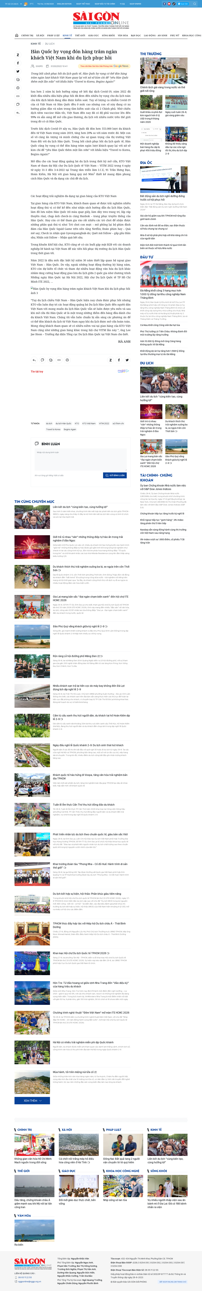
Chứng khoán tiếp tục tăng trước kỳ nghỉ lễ (162, 513)
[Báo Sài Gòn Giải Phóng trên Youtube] (169, 3)
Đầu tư (146, 256)
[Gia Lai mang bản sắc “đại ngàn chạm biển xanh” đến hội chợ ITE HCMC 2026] (32, 607)
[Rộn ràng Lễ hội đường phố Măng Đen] (32, 666)
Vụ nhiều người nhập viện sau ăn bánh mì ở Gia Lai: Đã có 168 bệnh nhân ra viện (167, 1203)
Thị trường (150, 53)
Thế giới (80, 35)
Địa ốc (146, 162)
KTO (77, 423)
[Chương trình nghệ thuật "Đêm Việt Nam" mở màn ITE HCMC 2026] (32, 1023)
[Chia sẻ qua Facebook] (17, 63)
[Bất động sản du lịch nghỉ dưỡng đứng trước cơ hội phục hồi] (164, 179)
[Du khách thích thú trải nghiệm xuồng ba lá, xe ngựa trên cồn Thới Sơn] (32, 577)
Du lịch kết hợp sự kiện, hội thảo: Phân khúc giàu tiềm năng (87, 893)
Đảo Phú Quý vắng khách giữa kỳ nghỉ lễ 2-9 (79, 626)
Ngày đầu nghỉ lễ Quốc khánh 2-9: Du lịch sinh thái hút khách (88, 745)
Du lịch (49, 43)
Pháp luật (53, 35)
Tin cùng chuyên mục (34, 501)
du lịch (49, 423)
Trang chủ (16, 35)
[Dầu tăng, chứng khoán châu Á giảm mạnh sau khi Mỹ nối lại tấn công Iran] (34, 1186)
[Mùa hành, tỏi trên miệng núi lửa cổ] (32, 1082)
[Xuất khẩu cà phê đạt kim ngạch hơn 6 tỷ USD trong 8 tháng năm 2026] (151, 102)
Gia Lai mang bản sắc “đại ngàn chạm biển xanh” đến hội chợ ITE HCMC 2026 (90, 598)
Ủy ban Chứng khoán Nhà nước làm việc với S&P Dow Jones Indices (163, 487)
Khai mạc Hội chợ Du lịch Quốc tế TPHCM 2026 (80, 953)
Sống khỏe (108, 35)
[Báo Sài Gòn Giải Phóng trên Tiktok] (173, 3)
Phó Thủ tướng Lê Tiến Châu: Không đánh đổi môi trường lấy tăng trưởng (163, 333)
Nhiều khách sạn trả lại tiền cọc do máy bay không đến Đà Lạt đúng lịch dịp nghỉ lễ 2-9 (89, 687)
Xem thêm (30, 1100)
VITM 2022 (104, 423)
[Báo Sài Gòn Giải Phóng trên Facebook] (164, 3)
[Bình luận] (17, 104)
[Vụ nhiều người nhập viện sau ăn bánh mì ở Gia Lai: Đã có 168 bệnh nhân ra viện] (168, 1186)
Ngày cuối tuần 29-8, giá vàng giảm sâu (176, 114)
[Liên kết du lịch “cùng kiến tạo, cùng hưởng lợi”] (32, 517)
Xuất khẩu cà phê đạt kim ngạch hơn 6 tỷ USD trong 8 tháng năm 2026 (151, 117)
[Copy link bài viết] (17, 96)
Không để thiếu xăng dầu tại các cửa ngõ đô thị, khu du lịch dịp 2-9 (176, 148)
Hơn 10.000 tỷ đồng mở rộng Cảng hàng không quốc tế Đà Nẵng (160, 343)
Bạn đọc (136, 35)
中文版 (122, 4)
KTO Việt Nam (89, 423)
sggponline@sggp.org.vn (29, 1281)
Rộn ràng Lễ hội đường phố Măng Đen (75, 656)
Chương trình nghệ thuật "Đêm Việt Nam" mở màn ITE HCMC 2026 (91, 1012)
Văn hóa (123, 35)
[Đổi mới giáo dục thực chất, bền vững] (79, 1186)
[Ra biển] (34, 1231)
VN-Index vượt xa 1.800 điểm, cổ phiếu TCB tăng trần (162, 541)
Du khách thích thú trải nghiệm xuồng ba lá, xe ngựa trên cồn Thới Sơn (91, 568)
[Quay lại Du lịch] (17, 112)
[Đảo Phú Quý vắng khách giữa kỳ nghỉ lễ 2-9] (32, 636)
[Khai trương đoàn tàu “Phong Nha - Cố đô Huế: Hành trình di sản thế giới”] (32, 874)
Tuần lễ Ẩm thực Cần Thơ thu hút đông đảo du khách (84, 804)
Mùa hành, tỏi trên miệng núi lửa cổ (73, 1072)
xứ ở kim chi (118, 423)
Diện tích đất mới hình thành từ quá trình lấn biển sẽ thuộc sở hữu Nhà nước (163, 247)
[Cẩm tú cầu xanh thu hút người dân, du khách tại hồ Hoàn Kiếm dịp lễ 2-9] (32, 725)
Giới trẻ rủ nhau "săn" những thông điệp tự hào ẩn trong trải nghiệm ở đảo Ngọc (88, 538)
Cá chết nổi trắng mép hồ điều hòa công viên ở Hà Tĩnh (76, 1160)
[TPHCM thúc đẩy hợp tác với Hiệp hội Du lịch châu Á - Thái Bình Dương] (32, 933)
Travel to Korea (53, 429)
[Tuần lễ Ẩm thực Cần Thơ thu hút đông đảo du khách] (32, 815)
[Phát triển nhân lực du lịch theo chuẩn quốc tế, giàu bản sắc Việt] (32, 844)
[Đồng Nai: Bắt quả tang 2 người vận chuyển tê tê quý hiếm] (123, 1145)
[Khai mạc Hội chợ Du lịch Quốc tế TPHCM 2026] (32, 963)
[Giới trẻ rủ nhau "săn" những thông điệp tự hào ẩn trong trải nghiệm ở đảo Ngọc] (32, 547)
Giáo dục (93, 35)
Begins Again (70, 429)
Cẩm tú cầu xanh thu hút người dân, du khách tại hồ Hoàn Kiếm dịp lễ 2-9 (91, 717)
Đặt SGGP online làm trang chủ (173, 1282)
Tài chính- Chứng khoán (156, 477)
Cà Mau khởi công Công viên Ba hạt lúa (160, 325)
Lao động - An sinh (155, 35)
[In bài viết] (17, 88)
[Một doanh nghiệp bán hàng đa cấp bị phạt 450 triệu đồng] (151, 134)
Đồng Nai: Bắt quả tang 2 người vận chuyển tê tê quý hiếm (121, 1160)
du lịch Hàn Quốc (63, 423)
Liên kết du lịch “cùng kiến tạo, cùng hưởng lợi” (80, 506)
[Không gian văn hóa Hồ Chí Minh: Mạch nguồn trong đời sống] (34, 1145)
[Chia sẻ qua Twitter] (17, 71)
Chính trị (27, 35)
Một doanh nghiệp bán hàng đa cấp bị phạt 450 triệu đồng (150, 147)
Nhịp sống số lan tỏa (115, 1200)
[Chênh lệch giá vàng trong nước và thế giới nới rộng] (164, 70)
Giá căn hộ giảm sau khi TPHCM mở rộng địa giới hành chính (163, 217)
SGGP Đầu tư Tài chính (105, 4)
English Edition (64, 4)
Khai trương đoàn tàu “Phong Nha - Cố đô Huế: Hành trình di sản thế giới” (90, 865)
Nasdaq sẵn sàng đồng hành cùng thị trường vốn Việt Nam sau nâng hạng (163, 531)
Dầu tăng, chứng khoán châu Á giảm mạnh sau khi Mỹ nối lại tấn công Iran (33, 1203)
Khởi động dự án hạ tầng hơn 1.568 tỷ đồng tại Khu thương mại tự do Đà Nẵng (162, 353)
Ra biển (18, 1244)
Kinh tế (67, 35)
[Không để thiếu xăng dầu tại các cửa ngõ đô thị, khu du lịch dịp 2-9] (176, 134)
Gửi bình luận (117, 475)
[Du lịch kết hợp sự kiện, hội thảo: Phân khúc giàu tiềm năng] (32, 904)
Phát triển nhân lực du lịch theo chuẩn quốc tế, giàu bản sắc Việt (90, 834)
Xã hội (40, 35)
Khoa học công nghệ (122, 1171)
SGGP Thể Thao (83, 4)
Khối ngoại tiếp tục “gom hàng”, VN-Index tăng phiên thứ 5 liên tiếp (161, 522)
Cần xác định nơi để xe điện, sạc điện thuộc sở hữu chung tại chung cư (162, 227)
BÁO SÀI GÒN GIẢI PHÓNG (101, 20)
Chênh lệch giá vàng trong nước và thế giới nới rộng (162, 89)
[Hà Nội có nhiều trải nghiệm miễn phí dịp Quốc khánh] (32, 1052)
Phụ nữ (174, 35)
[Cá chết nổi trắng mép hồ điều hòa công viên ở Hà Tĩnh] (79, 1145)
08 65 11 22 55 (25, 1277)
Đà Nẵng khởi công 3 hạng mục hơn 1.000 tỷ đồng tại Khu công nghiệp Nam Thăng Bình (163, 294)
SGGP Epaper (135, 4)
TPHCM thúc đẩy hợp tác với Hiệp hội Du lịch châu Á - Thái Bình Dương (89, 925)
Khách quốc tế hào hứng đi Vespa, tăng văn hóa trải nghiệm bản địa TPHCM (90, 776)
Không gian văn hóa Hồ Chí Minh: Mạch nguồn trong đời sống (33, 1160)
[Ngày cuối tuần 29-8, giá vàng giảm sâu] (176, 102)
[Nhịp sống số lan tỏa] (123, 1186)
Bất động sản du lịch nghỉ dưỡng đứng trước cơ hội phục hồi (162, 198)
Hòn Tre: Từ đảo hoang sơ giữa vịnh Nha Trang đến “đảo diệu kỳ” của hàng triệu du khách (91, 984)
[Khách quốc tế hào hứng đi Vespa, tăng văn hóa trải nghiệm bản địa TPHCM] (32, 785)
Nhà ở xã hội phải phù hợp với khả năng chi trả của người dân (163, 237)
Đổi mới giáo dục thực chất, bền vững (77, 1201)
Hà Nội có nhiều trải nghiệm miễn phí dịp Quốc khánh (83, 1042)
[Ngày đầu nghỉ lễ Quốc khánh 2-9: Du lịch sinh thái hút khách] (32, 755)
